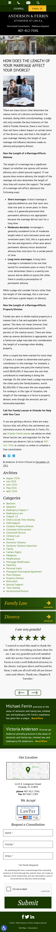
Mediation (11, 555)
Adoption (11, 506)
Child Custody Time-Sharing (20, 519)
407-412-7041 (28, 30)
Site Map (22, 928)
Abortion (10, 503)
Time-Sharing (13, 587)
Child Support (13, 522)
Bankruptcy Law (14, 513)
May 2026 (11, 487)
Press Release (13, 574)
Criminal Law (13, 535)
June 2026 (11, 484)
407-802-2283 (30, 794)
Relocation (12, 581)
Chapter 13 (12, 516)
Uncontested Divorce (17, 591)
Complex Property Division (20, 526)
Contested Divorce (16, 532)
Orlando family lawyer (18, 433)
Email (28, 2)
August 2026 (13, 478)
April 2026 (11, 491)
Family (9, 548)
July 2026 (11, 481)
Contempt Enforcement (18, 529)
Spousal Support (14, 584)
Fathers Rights (14, 552)
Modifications (13, 558)
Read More (37, 718)
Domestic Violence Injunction (21, 545)
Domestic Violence (16, 542)
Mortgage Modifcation (18, 561)
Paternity (11, 565)
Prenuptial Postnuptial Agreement (24, 571)
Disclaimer (32, 928)
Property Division (15, 578)
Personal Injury (14, 568)
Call (18, 2)
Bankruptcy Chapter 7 (17, 510)
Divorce (10, 539)
